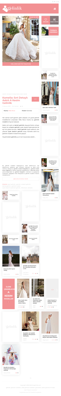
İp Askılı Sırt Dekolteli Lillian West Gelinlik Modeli (22, 301)
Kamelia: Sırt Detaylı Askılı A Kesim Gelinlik (15, 100)
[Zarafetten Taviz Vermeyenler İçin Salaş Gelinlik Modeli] (44, 162)
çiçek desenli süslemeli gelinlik (11, 188)
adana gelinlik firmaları (48, 387)
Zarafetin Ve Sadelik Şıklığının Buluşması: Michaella (29, 334)
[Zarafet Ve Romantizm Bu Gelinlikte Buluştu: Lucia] (30, 261)
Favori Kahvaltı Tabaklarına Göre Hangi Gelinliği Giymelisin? (53, 118)
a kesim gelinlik (25, 184)
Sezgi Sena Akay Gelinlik (14, 195)
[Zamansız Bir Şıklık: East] (5, 239)
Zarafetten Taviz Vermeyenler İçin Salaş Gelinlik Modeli (53, 162)
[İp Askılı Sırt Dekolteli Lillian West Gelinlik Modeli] (23, 294)
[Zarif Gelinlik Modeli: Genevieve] (50, 184)
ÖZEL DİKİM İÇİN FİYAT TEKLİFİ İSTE (21, 64)
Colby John (45, 197)
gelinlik (18, 184)
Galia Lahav (7, 274)
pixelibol (34, 390)
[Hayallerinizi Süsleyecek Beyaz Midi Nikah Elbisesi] (50, 327)
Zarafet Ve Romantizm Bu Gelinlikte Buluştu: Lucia (29, 267)
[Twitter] (54, 1)
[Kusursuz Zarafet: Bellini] (24, 239)
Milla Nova (11, 110)
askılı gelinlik (11, 184)
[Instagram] (56, 1)
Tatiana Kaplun (46, 110)
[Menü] (54, 9)
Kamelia (30, 188)
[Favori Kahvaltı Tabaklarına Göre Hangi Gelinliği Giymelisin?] (44, 118)
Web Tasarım (28, 390)
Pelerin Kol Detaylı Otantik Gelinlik (52, 301)
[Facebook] (52, 1)
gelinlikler (38, 387)
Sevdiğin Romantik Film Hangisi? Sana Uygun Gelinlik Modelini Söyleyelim (33, 228)
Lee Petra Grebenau (37, 305)
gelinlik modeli (16, 186)
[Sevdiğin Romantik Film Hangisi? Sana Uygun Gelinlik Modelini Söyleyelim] (24, 228)
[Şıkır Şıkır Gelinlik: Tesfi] (50, 97)
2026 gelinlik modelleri (28, 387)
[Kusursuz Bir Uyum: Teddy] (11, 261)
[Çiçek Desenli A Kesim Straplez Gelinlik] (38, 294)
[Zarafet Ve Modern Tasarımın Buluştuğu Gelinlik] (11, 359)
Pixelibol (32, 392)
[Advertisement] (20, 80)
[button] (37, 39)
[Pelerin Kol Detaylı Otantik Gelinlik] (52, 294)
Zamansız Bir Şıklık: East (13, 239)
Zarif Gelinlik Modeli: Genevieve (48, 194)
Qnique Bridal (7, 372)
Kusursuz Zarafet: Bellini (33, 239)
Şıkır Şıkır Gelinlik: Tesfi (49, 107)
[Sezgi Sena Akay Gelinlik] (5, 195)
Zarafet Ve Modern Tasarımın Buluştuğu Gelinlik (10, 369)
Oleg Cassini (45, 340)
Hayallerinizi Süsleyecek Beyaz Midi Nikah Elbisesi (50, 336)
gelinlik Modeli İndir (21, 179)
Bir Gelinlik (15, 106)
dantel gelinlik (6, 186)
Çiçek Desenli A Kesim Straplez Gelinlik (37, 301)
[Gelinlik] (30, 8)
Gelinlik (49, 305)
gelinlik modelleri (16, 387)
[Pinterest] (58, 1)
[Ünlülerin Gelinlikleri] (44, 31)
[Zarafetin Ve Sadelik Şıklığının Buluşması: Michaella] (30, 327)
